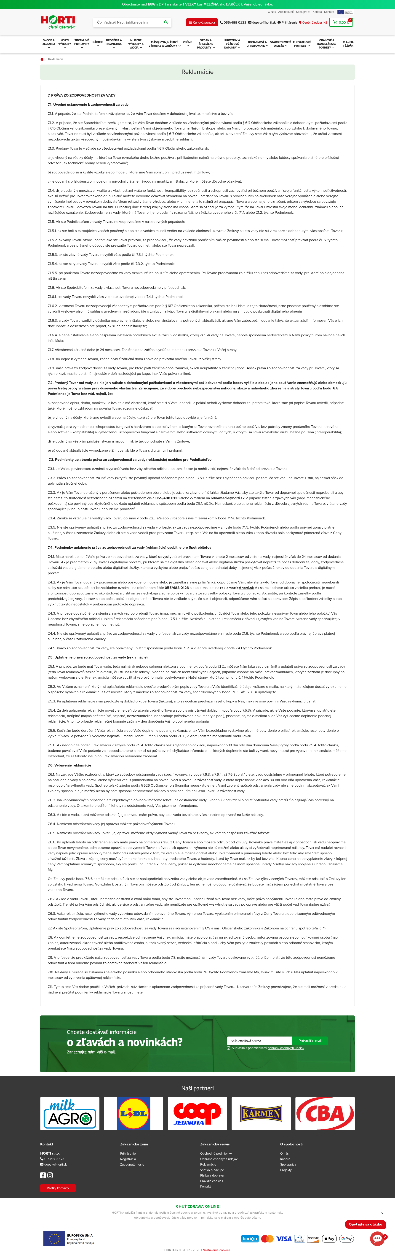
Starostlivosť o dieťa (280, 43)
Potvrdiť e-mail (310, 1041)
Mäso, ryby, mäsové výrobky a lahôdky (163, 43)
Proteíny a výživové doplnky (232, 43)
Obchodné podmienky (216, 1153)
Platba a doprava (212, 1175)
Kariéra (317, 12)
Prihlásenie (128, 1153)
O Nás (272, 12)
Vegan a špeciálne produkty (205, 43)
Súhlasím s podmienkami (268, 1048)
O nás (284, 1153)
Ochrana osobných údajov (219, 1159)
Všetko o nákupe (212, 1170)
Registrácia (128, 1159)
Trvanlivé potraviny (81, 42)
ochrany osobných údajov (286, 1048)
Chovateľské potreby (302, 43)
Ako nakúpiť (286, 12)
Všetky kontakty (58, 1188)
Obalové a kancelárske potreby (326, 43)
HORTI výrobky (64, 42)
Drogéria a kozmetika (114, 42)
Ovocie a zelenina (49, 42)
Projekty (286, 1170)
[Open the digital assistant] (377, 1238)
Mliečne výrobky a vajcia (136, 43)
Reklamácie (208, 1164)
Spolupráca (303, 12)
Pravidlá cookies (211, 1181)
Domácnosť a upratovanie (257, 43)
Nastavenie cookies (216, 1250)
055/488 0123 (53, 1159)
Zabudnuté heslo (132, 1164)
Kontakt (329, 12)
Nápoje (98, 42)
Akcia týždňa (348, 43)
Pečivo (187, 42)
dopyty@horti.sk (55, 1164)
